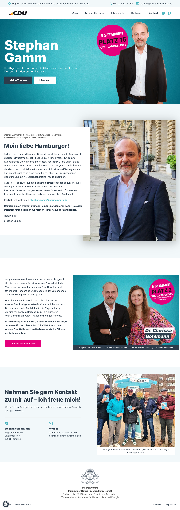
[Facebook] (169, 13)
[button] (6, 504)
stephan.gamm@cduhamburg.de (48, 200)
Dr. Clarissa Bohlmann (23, 343)
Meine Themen (18, 80)
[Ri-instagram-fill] (163, 13)
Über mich (45, 80)
